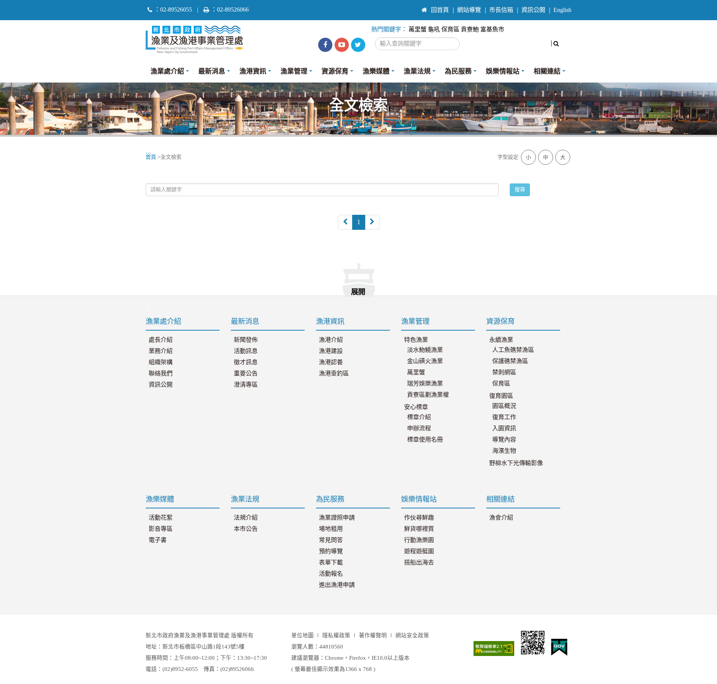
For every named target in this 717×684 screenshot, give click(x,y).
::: (409, 6)
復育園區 (501, 396)
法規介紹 (246, 517)
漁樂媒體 (376, 71)
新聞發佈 (246, 340)
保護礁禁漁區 (510, 361)
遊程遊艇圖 (419, 551)
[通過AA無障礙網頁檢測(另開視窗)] (494, 648)
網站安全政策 (412, 635)
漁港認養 (331, 362)
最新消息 (211, 71)
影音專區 (161, 529)
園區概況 (504, 406)
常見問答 (331, 540)
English (562, 10)
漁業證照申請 (337, 517)
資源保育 (335, 71)
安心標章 (416, 407)
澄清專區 (246, 384)
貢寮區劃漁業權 (428, 394)
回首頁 (440, 10)
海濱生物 (504, 451)
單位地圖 (302, 635)
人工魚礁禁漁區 (513, 350)
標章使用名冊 (425, 439)
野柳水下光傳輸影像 (516, 463)
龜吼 (434, 29)
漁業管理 (293, 71)
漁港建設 (331, 351)
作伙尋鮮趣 (419, 517)
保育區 (450, 29)
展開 (358, 292)
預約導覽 (331, 551)
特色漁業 (416, 340)
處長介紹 (161, 340)
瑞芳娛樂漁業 (425, 383)
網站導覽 (469, 10)
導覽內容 (504, 439)
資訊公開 (533, 10)
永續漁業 (501, 340)
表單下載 (331, 562)
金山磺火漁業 (425, 361)
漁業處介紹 (167, 71)
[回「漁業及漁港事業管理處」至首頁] (197, 37)
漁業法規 (417, 71)
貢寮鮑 (470, 29)
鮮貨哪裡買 (419, 529)
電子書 (158, 540)
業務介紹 (161, 351)
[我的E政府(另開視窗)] (559, 647)
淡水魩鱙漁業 (425, 350)
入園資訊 (504, 428)
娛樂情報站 (502, 71)
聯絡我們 (161, 373)
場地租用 (331, 529)
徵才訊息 (246, 362)
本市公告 (246, 529)
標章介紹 (419, 417)
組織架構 (161, 362)
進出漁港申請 (337, 585)
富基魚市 (492, 29)
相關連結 (547, 71)
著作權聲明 (373, 635)
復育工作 (504, 417)
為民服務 (458, 71)
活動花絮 (161, 517)
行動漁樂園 (419, 540)
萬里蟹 (417, 29)
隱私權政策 (336, 635)
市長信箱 (501, 10)
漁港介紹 (331, 340)
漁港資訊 (252, 71)
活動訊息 (246, 351)
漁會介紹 (501, 517)
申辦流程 (419, 428)
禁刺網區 (504, 372)
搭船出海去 (419, 562)
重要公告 (246, 373)
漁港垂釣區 (334, 373)
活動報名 (331, 573)
